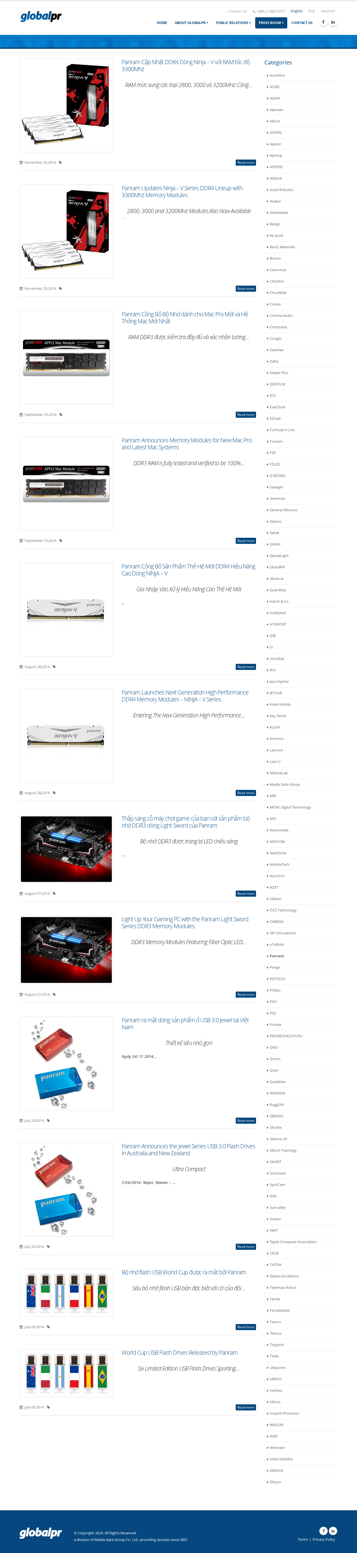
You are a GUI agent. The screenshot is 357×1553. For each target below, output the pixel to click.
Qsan (274, 1070)
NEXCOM (277, 841)
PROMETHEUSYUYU (286, 1036)
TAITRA (275, 1264)
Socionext (278, 1173)
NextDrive (278, 853)
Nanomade (279, 830)
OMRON (277, 921)
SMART (275, 1161)
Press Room (270, 22)
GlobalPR (277, 567)
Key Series (278, 715)
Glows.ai (276, 578)
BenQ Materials (282, 247)
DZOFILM (277, 384)
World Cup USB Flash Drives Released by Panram (180, 1352)
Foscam (276, 441)
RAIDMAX (278, 1093)
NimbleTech (280, 864)
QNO (274, 1047)
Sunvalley (278, 1207)
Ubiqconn (278, 1367)
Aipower (276, 109)
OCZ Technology (283, 910)
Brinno (275, 258)
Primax (275, 1024)
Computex (278, 327)
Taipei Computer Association (293, 1241)
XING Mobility (281, 1459)
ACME (274, 87)
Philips (275, 990)
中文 (311, 11)
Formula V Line (282, 430)
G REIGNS (278, 475)
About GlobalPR (190, 22)
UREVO (275, 1379)
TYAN (274, 1356)
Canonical (278, 269)
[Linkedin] (333, 22)
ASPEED (276, 167)
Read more (245, 162)
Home (162, 22)
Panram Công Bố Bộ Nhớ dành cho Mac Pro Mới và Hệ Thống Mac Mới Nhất (185, 317)
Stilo (273, 1196)
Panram (277, 956)
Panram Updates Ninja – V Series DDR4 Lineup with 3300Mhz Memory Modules (182, 191)
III (271, 647)
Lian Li (275, 761)
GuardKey (278, 590)
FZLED (275, 464)
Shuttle (276, 1127)
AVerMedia (279, 212)
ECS (273, 395)
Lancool (276, 750)
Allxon (275, 121)
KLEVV (275, 727)
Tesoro (275, 1322)
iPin (273, 670)
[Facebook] (323, 22)
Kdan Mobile (280, 704)
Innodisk (277, 658)
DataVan (277, 350)
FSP (273, 452)
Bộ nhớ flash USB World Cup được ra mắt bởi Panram (184, 1272)
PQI (273, 1013)
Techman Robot (283, 1287)
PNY (273, 1001)
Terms (303, 1539)
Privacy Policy (324, 1539)
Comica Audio (281, 315)
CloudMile (278, 292)
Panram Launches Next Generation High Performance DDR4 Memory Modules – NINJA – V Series (185, 695)
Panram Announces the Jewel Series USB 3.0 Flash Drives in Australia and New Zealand (188, 1149)
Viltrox (275, 1402)
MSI (273, 818)
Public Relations (232, 22)
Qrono (275, 1059)
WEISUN (276, 1424)
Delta (274, 361)
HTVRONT (278, 624)
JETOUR (276, 693)
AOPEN (276, 132)
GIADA (275, 544)
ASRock (276, 178)
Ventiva (276, 1390)
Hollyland (278, 613)
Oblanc (275, 898)
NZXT (274, 887)
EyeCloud (277, 407)
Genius (275, 521)
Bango (275, 224)
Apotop (276, 155)
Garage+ (276, 487)
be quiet (276, 235)
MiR (273, 796)
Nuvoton (277, 876)
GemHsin (277, 498)
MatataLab (279, 773)
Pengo (275, 967)
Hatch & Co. (279, 601)
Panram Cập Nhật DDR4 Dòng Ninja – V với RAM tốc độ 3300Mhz (186, 65)
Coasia (275, 304)
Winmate (277, 1447)
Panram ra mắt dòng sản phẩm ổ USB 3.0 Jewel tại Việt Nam (185, 1023)
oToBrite (277, 944)
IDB (273, 635)
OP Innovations (283, 933)
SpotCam (277, 1184)
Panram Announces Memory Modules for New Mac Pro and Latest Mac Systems (187, 443)
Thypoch (277, 1344)
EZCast (275, 418)
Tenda (275, 1299)
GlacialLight (279, 555)
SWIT (274, 1230)
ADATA (275, 98)
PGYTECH (277, 978)
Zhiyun (275, 1482)
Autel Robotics (282, 189)
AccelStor (277, 75)
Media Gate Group (285, 784)
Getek (274, 532)
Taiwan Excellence (284, 1276)
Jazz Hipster (279, 681)
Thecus (275, 1333)
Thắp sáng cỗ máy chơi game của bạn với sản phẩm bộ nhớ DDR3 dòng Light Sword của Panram (186, 821)
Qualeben (278, 1081)
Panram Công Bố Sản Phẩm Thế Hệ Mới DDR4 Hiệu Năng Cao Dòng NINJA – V (188, 569)
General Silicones (284, 510)
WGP (274, 1436)
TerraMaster (280, 1310)
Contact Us (238, 11)
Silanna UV (278, 1139)
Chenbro (277, 281)
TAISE (274, 1253)
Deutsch (328, 11)
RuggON (277, 1104)
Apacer (275, 144)
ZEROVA (276, 1470)
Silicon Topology (283, 1150)
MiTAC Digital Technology (290, 807)
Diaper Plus (279, 372)
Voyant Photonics (284, 1413)
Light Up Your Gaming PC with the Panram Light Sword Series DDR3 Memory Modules (185, 922)
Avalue (275, 201)
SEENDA (276, 1116)
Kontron (277, 738)
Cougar (276, 338)
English (297, 11)
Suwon (275, 1219)
